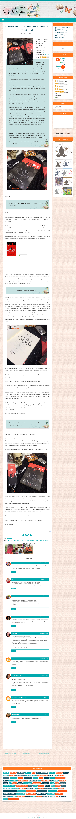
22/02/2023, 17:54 (44, 697)
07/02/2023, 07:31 (44, 633)
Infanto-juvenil (27, 783)
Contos (50, 775)
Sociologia (6, 796)
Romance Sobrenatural (9, 793)
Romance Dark (21, 791)
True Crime (45, 796)
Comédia (12, 775)
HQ (51, 780)
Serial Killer (51, 793)
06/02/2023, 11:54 (44, 562)
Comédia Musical (20, 775)
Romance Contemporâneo (10, 791)
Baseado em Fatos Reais (42, 772)
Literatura (62, 783)
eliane (13, 658)
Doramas (35, 778)
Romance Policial (62, 791)
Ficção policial (33, 780)
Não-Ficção (30, 788)
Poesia (35, 788)
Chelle (13, 579)
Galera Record (19, 540)
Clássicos (6, 775)
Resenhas (47, 540)
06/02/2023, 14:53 (44, 596)
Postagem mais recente (10, 753)
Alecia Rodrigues (16, 617)
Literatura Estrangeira (38, 540)
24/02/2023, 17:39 (44, 714)
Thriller (39, 796)
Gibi (39, 780)
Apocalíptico (21, 772)
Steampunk (13, 796)
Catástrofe (59, 772)
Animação (6, 772)
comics (5, 799)
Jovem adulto (45, 783)
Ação (33, 772)
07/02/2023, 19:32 (44, 675)
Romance (61, 788)
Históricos (62, 780)
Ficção (13, 540)
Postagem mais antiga (43, 753)
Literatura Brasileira (9, 785)
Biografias (51, 772)
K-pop (57, 783)
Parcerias (67, 133)
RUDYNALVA (14, 596)
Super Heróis (21, 796)
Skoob (43, 52)
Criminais (61, 775)
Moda (52, 785)
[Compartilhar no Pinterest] (28, 535)
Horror (5, 783)
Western (52, 796)
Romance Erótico (31, 791)
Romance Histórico (41, 791)
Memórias (41, 785)
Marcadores (57, 136)
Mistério (47, 785)
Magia (30, 785)
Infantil (20, 783)
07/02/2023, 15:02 (44, 658)
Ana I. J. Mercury (16, 675)
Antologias (13, 772)
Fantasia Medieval (60, 778)
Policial (41, 788)
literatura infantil (14, 799)
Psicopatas (47, 788)
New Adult (22, 788)
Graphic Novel (45, 780)
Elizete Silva (15, 714)
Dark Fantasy (13, 778)
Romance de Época (41, 793)
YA (57, 796)
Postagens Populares (59, 133)
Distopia (20, 778)
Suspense (28, 796)
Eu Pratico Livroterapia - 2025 (28, 817)
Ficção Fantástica (23, 780)
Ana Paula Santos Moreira (19, 697)
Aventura (28, 772)
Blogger (40, 817)
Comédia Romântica (31, 775)
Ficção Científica (13, 780)
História (56, 780)
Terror (33, 796)
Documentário (27, 778)
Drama (41, 778)
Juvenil (52, 783)
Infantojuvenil (28, 540)
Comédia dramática (42, 775)
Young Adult (62, 796)
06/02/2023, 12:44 (44, 579)
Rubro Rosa (15, 633)
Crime (55, 775)
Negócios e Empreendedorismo (11, 788)
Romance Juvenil (52, 791)
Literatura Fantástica (21, 785)
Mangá (35, 785)
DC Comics (6, 778)
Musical (58, 785)
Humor (14, 783)
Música (63, 785)
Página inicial (26, 753)
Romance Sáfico (21, 793)
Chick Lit (66, 772)
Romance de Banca (30, 793)
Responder (13, 571)
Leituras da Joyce (17, 563)
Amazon (47, 54)
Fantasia (9, 540)
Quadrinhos (54, 788)
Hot (10, 783)
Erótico (46, 778)
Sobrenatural (59, 793)
